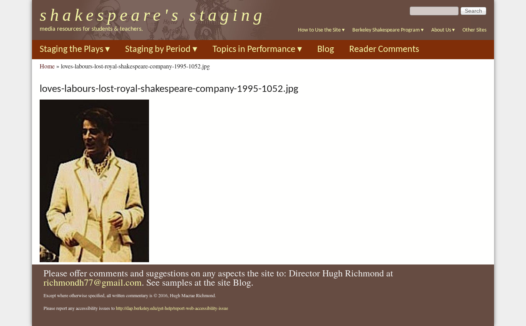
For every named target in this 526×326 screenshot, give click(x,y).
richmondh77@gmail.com (93, 282)
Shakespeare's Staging (153, 15)
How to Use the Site (321, 30)
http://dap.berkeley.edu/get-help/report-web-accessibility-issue (172, 308)
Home (47, 66)
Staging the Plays (75, 49)
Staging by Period (161, 49)
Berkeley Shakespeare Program (388, 30)
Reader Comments (384, 49)
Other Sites (474, 30)
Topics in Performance (257, 49)
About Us (443, 30)
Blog (325, 49)
